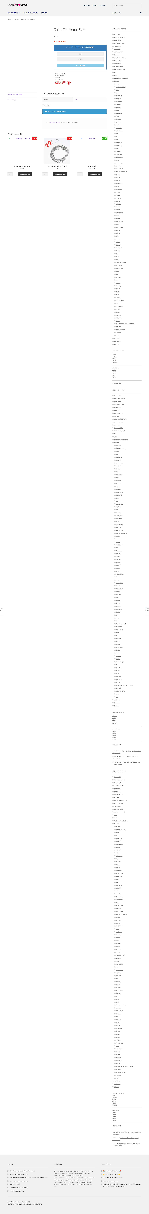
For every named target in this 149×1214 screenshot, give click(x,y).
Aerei (115, 75)
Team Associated (121, 262)
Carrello (94, 5)
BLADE (118, 312)
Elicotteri (116, 344)
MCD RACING (119, 101)
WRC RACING (119, 157)
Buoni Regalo (117, 40)
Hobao (118, 180)
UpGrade (116, 55)
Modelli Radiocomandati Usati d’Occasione (22, 1171)
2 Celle (114, 370)
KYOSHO (114, 354)
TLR (117, 335)
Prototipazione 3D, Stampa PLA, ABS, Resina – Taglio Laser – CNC (29, 1177)
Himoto (118, 177)
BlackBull (118, 119)
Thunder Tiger (120, 300)
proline (118, 122)
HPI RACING (119, 183)
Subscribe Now (80, 65)
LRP (117, 139)
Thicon (118, 297)
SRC (117, 148)
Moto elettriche (118, 66)
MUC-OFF (118, 207)
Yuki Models (119, 306)
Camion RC (117, 49)
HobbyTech (119, 248)
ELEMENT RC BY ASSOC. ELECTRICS (125, 324)
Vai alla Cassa (102, 5)
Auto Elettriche (118, 52)
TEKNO (118, 195)
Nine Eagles (119, 286)
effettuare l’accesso (54, 122)
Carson (118, 271)
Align (117, 110)
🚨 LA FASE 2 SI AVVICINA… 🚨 (112, 1171)
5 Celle (114, 375)
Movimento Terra (118, 60)
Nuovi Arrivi (117, 34)
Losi (117, 136)
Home (11, 19)
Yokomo (118, 84)
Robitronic (119, 189)
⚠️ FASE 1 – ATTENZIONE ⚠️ (111, 1174)
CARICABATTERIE (116, 383)
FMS (117, 236)
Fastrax (118, 245)
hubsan (118, 239)
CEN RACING (119, 221)
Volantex (118, 215)
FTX (117, 253)
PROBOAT (118, 233)
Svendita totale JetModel (110, 1181)
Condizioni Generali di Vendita (18, 1187)
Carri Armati (117, 63)
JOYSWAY (118, 332)
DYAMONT (119, 128)
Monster (114, 753)
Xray (117, 256)
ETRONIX (118, 327)
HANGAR (118, 277)
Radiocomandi (124, 756)
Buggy (128, 751)
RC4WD (118, 289)
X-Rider (118, 242)
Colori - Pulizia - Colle (129, 762)
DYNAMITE (119, 318)
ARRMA (118, 218)
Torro (117, 303)
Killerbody (119, 134)
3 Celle (114, 372)
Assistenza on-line (119, 43)
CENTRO (118, 315)
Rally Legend (119, 142)
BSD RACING (119, 268)
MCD (117, 186)
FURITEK (118, 99)
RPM (117, 259)
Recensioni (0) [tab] (11, 100)
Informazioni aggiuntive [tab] (14, 94)
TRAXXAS (118, 198)
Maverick (118, 204)
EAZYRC (118, 201)
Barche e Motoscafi (119, 69)
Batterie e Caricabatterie (121, 78)
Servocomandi (116, 758)
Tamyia (118, 151)
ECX (117, 274)
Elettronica (117, 341)
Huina (118, 280)
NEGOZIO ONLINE (12, 13)
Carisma (118, 166)
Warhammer (117, 46)
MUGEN (118, 283)
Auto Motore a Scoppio (120, 58)
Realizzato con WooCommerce (32, 1204)
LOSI (117, 93)
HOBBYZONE (119, 131)
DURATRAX (119, 265)
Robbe (118, 291)
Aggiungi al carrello (25, 174)
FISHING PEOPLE (120, 329)
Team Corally (119, 154)
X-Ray (117, 160)
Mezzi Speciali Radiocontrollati (19, 1181)
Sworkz (118, 192)
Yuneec (118, 309)
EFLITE (118, 321)
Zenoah (118, 104)
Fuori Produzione (120, 87)
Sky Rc (118, 125)
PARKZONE (119, 96)
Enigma (118, 251)
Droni (115, 72)
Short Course (137, 751)
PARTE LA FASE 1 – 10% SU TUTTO (113, 1177)
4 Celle (114, 374)
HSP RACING (119, 227)
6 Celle (114, 377)
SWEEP (118, 210)
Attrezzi (121, 762)
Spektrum (119, 145)
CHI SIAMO (44, 13)
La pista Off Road (15, 1184)
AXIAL (117, 90)
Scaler (118, 753)
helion (118, 174)
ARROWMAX (119, 113)
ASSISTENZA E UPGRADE (30, 13)
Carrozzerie (119, 764)
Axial (117, 116)
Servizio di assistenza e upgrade (19, 1174)
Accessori (117, 338)
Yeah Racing (119, 163)
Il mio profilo (87, 5)
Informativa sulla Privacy (17, 1191)
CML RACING (119, 169)
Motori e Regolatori (133, 756)
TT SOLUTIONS (120, 213)
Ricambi (16, 19)
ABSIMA (58, 77)
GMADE (118, 224)
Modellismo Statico (119, 37)
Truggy (132, 751)
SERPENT (118, 294)
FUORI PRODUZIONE (121, 172)
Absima (21, 19)
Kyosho (118, 230)
